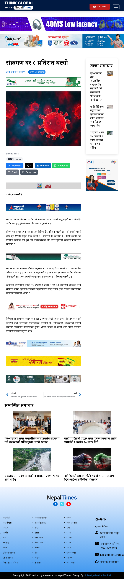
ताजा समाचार (12, 71)
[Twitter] (62, 504)
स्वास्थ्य (22, 71)
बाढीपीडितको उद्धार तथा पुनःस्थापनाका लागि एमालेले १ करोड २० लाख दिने (97, 116)
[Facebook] (55, 504)
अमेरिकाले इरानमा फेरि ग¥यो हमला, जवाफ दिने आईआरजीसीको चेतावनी (89, 477)
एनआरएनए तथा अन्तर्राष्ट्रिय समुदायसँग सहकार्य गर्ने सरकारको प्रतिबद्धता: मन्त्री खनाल (96, 86)
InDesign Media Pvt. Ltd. (98, 575)
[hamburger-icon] (116, 7)
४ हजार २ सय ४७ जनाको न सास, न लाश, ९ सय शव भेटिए (97, 139)
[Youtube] (68, 504)
